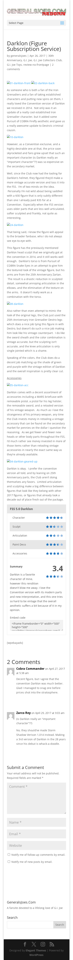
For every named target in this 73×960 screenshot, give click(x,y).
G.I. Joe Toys (14, 64)
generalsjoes (19, 55)
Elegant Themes (36, 950)
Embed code (17, 617)
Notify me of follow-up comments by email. (38, 854)
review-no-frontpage (36, 64)
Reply (59, 700)
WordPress (36, 955)
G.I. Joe (27, 60)
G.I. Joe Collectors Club (48, 60)
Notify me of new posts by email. (31, 862)
